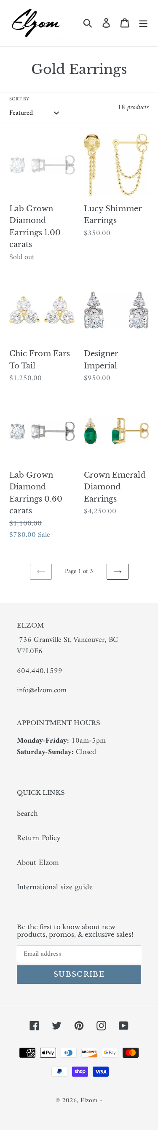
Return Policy (39, 838)
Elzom (88, 1100)
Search (27, 814)
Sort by (19, 99)
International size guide (55, 887)
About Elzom (38, 863)
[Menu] (143, 23)
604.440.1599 (39, 671)
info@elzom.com (42, 690)
